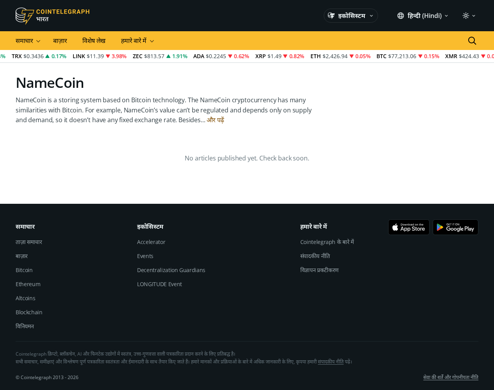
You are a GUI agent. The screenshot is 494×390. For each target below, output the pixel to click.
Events (145, 256)
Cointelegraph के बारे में (327, 242)
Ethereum (28, 284)
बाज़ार (60, 40)
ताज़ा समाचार (29, 242)
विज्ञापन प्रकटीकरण (319, 270)
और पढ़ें (215, 120)
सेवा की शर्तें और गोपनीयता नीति (450, 377)
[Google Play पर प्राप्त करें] (455, 227)
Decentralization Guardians (171, 270)
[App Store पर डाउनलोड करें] (409, 227)
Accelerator (151, 242)
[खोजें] (472, 40)
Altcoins (25, 298)
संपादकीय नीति (315, 256)
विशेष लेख (93, 40)
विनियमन (25, 326)
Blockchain (29, 312)
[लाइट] (468, 16)
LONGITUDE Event (159, 284)
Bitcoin (24, 270)
